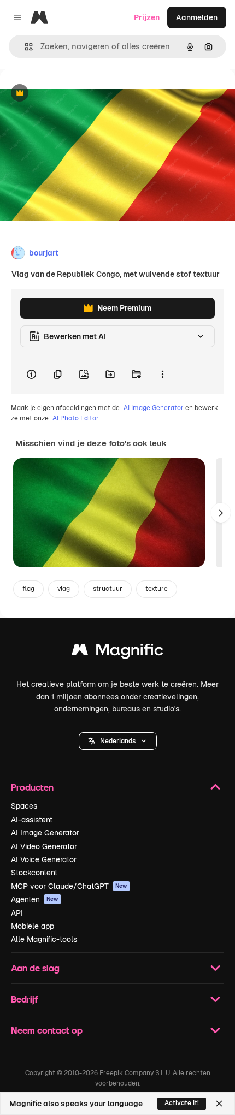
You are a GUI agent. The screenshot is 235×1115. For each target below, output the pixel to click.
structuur (107, 588)
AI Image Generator (154, 408)
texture (156, 588)
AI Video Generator (44, 846)
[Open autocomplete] (24, 47)
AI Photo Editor (75, 418)
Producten (32, 787)
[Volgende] (221, 512)
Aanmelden (197, 17)
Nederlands (118, 741)
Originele (72, 93)
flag (28, 588)
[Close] (219, 1103)
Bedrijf (24, 999)
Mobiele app (32, 926)
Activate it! (181, 1103)
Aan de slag (35, 968)
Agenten (34, 899)
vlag (63, 588)
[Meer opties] (162, 374)
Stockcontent (34, 872)
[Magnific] (117, 652)
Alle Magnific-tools (44, 939)
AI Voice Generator (44, 859)
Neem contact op (47, 1030)
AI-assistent (31, 820)
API (17, 913)
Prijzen (147, 17)
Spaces (24, 806)
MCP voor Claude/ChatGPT (69, 886)
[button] (118, 741)
